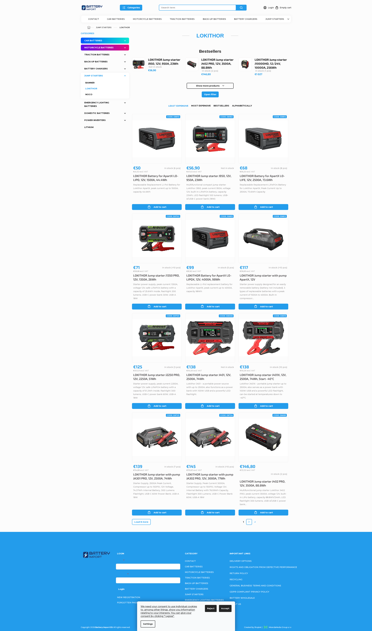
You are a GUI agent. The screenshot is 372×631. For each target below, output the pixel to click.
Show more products (208, 85)
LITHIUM (89, 127)
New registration (128, 597)
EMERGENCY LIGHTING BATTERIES (96, 104)
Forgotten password (131, 602)
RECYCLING (236, 579)
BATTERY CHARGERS (245, 19)
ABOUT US (235, 604)
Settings (148, 624)
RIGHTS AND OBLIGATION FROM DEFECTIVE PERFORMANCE (263, 567)
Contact (93, 19)
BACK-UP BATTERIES (214, 19)
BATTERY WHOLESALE (242, 598)
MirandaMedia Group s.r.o (280, 627)
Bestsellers (221, 105)
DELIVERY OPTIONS (241, 561)
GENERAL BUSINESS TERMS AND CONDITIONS (255, 585)
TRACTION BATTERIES (182, 19)
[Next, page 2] (249, 522)
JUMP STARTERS (274, 19)
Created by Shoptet (252, 627)
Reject (210, 608)
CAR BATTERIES (116, 19)
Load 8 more (141, 522)
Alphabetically (242, 105)
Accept (225, 608)
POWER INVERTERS (95, 120)
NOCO (88, 94)
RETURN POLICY (239, 573)
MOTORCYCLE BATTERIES (147, 19)
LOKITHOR (91, 88)
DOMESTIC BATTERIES (97, 113)
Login (121, 589)
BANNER (90, 82)
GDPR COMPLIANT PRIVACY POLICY (249, 591)
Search (241, 8)
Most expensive (201, 105)
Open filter (210, 94)
